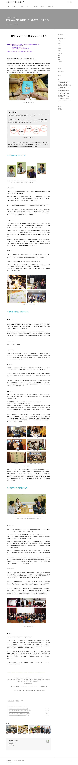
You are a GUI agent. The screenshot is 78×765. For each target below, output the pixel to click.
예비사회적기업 (68, 98)
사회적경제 (68, 96)
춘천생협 (67, 93)
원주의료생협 (60, 85)
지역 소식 (59, 50)
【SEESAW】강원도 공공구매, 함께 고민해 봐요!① (18, 709)
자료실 (59, 55)
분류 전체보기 (60, 34)
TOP (71, 761)
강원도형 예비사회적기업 (61, 98)
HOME (7, 6)
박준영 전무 (59, 101)
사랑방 (59, 57)
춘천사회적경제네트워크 (61, 87)
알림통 (59, 47)
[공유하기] (12, 700)
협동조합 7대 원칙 (65, 85)
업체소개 (28, 6)
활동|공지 (59, 48)
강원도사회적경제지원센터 (12, 742)
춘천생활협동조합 (65, 84)
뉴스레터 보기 (51, 6)
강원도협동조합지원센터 (61, 93)
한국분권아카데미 (66, 90)
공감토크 (14, 6)
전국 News (60, 53)
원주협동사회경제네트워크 (62, 96)
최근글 (59, 71)
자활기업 (70, 84)
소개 (58, 36)
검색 (68, 2)
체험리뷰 (35, 6)
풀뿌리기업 (59, 88)
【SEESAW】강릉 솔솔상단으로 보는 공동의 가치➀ (19, 713)
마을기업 (59, 82)
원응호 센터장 (60, 84)
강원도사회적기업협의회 (61, 92)
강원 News (60, 51)
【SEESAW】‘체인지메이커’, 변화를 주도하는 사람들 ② (19, 710)
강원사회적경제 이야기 (13, 706)
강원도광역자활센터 (64, 82)
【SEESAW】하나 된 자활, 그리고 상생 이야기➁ (18, 715)
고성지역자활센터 (65, 95)
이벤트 (59, 59)
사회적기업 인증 (60, 90)
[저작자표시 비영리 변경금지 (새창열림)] (21, 700)
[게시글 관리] (13, 700)
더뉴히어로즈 (60, 95)
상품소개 (59, 43)
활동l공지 (42, 6)
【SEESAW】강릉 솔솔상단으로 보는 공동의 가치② (19, 712)
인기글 (62, 71)
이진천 (70, 85)
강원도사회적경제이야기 (15, 2)
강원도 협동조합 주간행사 (66, 88)
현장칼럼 (21, 6)
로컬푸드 (67, 87)
